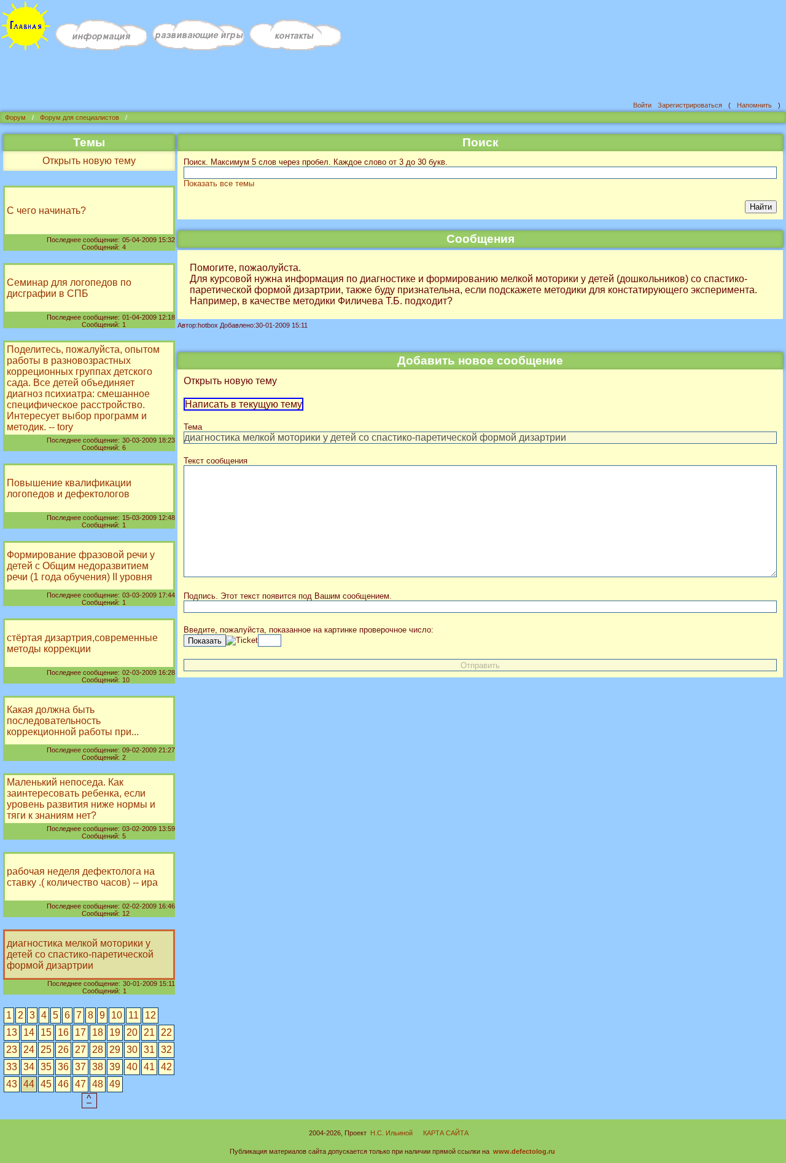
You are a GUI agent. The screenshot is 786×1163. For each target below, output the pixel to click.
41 (149, 1067)
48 (97, 1084)
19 (114, 1032)
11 (133, 1015)
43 (11, 1084)
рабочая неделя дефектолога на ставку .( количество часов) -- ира (82, 877)
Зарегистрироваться (690, 105)
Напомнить (754, 105)
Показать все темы (219, 183)
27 (80, 1049)
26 (63, 1049)
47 (80, 1084)
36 (63, 1067)
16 (63, 1032)
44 (28, 1084)
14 (28, 1032)
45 (46, 1084)
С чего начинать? (46, 210)
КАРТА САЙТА (446, 1133)
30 (132, 1049)
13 (11, 1032)
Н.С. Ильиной (391, 1133)
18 (97, 1032)
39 (114, 1067)
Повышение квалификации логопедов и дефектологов (69, 488)
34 (28, 1067)
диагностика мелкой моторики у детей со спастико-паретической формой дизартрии (80, 954)
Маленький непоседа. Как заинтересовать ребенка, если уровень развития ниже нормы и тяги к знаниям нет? (81, 799)
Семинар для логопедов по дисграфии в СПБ (69, 288)
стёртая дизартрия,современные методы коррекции (82, 643)
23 (11, 1049)
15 (46, 1032)
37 (80, 1067)
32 (166, 1049)
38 (97, 1067)
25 (46, 1049)
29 (114, 1049)
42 (166, 1067)
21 (149, 1032)
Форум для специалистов (79, 117)
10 (116, 1015)
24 (28, 1049)
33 (11, 1067)
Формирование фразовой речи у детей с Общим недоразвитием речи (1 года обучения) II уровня (81, 566)
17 (80, 1032)
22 (166, 1032)
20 (132, 1032)
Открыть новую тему (89, 161)
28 (97, 1049)
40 (132, 1067)
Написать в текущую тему (243, 404)
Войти (642, 105)
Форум (15, 117)
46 (63, 1084)
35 (46, 1067)
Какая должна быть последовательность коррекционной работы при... (73, 720)
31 (149, 1049)
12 (150, 1015)
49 (114, 1084)
